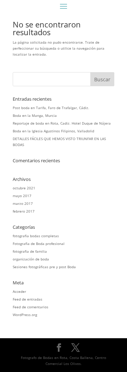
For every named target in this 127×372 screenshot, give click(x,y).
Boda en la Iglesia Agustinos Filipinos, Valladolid (53, 130)
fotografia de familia (30, 251)
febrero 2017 (24, 211)
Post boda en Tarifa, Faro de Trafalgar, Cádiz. (51, 107)
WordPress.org (25, 314)
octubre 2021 (24, 187)
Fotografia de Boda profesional (39, 243)
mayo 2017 (22, 195)
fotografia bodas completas (36, 235)
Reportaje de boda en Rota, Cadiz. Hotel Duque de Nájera (62, 123)
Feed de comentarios (30, 306)
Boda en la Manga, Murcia (35, 115)
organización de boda (31, 259)
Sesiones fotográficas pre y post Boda (44, 266)
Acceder (19, 291)
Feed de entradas (27, 299)
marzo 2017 (23, 203)
